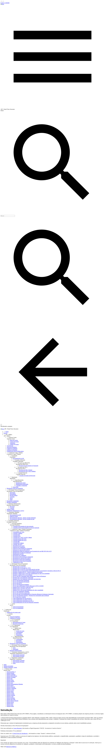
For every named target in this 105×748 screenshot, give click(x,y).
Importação (12, 478)
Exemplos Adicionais (18, 461)
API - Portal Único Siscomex (11, 429)
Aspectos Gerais (11, 439)
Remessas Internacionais (13, 505)
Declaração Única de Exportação (18, 565)
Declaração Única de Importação (15, 491)
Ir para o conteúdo (5, 2)
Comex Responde (17, 728)
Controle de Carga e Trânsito (14, 454)
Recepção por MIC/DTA (22, 464)
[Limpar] (1, 425)
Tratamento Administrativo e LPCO (18, 653)
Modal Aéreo (16, 629)
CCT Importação (14, 626)
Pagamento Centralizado (16, 659)
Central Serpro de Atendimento (20, 733)
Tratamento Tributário (12, 513)
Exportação (12, 457)
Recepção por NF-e (21, 468)
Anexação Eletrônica (15, 525)
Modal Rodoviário (17, 638)
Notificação (6, 611)
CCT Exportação (14, 621)
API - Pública (7, 436)
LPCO (11, 605)
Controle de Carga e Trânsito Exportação (20, 530)
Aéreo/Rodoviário (17, 481)
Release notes (7, 670)
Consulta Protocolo (20, 474)
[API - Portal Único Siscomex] (2, 4)
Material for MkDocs (11, 746)
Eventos (9, 615)
